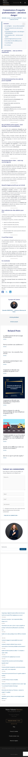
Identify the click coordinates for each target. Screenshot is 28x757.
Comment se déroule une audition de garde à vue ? (11, 370)
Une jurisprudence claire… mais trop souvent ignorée (14, 36)
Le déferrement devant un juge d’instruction (13, 336)
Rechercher (4, 547)
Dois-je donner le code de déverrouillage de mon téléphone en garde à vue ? (13, 412)
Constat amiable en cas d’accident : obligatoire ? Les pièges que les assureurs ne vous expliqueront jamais (14, 437)
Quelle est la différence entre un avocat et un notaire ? (13, 447)
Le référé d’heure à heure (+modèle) (10, 679)
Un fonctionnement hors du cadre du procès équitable (14, 28)
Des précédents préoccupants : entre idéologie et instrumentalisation (14, 32)
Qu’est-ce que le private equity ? (13, 456)
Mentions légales (14, 740)
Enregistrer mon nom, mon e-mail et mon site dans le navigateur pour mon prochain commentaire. (14, 510)
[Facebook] (3, 292)
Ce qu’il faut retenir (9, 43)
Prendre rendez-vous (14, 720)
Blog (14, 726)
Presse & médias (14, 731)
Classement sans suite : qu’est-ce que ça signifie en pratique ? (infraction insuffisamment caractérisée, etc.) (13, 627)
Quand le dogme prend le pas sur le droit (13, 38)
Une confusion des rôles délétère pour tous (13, 40)
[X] (6, 292)
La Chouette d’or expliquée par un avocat (11, 656)
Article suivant (14, 321)
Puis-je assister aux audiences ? (13, 345)
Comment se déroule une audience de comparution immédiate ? (11, 401)
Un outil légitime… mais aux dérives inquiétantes (14, 26)
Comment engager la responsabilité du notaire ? (12, 640)
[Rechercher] (21, 2)
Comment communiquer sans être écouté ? (12, 361)
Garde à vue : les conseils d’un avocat (13, 352)
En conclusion (8, 45)
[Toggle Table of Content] (23, 24)
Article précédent (14, 317)
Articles (9, 18)
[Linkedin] (10, 292)
